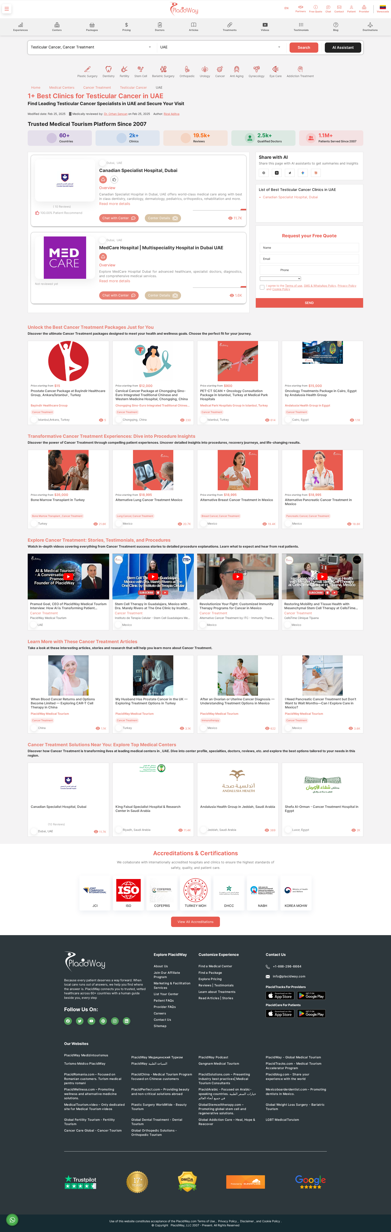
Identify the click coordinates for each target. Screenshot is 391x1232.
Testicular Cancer (133, 87)
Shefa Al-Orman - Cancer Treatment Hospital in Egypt (321, 809)
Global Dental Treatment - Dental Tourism (156, 1122)
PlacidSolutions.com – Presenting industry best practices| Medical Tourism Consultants (224, 1078)
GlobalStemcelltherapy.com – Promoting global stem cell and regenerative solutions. (222, 1109)
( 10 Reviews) (62, 206)
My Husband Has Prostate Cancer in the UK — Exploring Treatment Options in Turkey (151, 701)
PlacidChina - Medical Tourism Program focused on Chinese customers (161, 1076)
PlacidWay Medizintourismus (86, 1055)
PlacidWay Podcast (213, 1057)
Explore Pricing (210, 979)
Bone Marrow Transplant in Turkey (58, 500)
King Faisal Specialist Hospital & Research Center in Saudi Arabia (148, 809)
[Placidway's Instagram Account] (115, 1021)
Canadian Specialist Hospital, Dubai (290, 197)
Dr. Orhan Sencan (115, 113)
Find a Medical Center (215, 966)
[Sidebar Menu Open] (6, 8)
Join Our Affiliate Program (167, 975)
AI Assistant (343, 47)
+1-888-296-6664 (287, 966)
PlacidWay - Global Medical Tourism (293, 1057)
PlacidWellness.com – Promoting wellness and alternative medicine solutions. (90, 1093)
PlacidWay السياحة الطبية (149, 1063)
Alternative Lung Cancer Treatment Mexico (148, 500)
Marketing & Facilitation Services (172, 985)
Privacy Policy (347, 285)
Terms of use (293, 285)
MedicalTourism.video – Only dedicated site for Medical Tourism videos (94, 1107)
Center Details (159, 218)
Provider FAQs (165, 1007)
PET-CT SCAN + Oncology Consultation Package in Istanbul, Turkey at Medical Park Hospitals (234, 395)
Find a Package (210, 973)
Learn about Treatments (217, 992)
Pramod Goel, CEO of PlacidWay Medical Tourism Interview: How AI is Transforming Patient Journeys (68, 606)
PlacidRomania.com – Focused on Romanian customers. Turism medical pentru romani (92, 1078)
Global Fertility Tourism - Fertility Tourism (89, 1122)
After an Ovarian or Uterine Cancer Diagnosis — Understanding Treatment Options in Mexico (237, 701)
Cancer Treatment (97, 87)
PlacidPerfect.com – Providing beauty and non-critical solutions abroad (160, 1091)
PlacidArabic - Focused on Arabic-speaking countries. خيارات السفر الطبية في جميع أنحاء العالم (227, 1093)
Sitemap (160, 1026)
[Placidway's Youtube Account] (91, 1021)
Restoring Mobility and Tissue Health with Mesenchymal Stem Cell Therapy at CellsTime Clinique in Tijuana (319, 606)
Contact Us (162, 1020)
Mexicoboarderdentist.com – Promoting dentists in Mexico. (296, 1091)
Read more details (114, 204)
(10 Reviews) (56, 824)
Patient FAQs (164, 1000)
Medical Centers (61, 87)
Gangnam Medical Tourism (219, 1063)
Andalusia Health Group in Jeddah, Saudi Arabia (237, 807)
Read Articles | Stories (216, 998)
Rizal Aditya (171, 113)
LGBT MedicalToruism (282, 1120)
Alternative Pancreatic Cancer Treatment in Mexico (318, 502)
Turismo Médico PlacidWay (84, 1063)
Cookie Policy (281, 289)
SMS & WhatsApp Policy (320, 285)
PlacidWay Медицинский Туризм (157, 1057)
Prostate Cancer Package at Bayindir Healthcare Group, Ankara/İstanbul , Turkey (68, 393)
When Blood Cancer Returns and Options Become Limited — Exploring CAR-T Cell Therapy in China (63, 703)
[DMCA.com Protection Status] (187, 1182)
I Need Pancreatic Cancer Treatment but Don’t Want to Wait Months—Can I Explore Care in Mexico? (320, 703)
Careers (160, 1013)
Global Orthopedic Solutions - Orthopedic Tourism (154, 1133)
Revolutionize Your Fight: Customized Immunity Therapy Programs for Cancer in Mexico (236, 606)
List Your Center (166, 994)
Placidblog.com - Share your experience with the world (287, 1076)
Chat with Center (115, 218)
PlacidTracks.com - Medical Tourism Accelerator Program (293, 1066)
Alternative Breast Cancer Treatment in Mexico (236, 500)
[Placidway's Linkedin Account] (127, 1021)
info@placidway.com (289, 976)
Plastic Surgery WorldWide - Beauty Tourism (159, 1107)
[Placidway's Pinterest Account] (103, 1021)
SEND (309, 303)
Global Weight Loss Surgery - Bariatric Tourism (295, 1107)
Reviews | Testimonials (216, 985)
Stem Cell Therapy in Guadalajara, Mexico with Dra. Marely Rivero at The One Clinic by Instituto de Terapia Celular (152, 606)
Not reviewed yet (46, 283)
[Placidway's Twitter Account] (80, 1021)
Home (35, 87)
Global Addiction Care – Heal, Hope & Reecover (227, 1122)
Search (304, 47)
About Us (161, 966)
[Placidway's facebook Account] (68, 1021)
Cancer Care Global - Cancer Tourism (93, 1130)
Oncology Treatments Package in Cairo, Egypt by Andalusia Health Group (321, 393)
